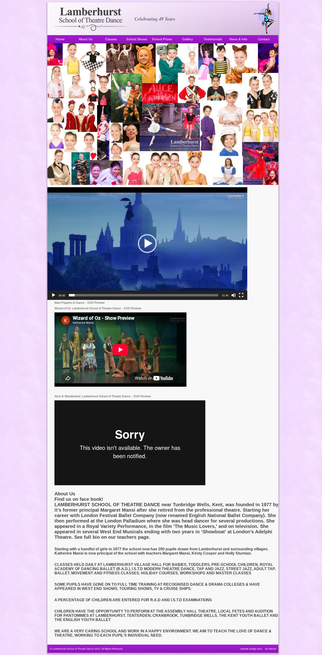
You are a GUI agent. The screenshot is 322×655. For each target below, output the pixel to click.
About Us (85, 39)
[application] (147, 243)
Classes (111, 39)
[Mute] (233, 295)
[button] (147, 243)
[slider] (143, 295)
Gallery (187, 39)
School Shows (136, 39)
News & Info (238, 39)
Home (60, 39)
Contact (264, 39)
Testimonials (213, 39)
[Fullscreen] (241, 295)
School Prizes (162, 39)
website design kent (251, 648)
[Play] (53, 295)
